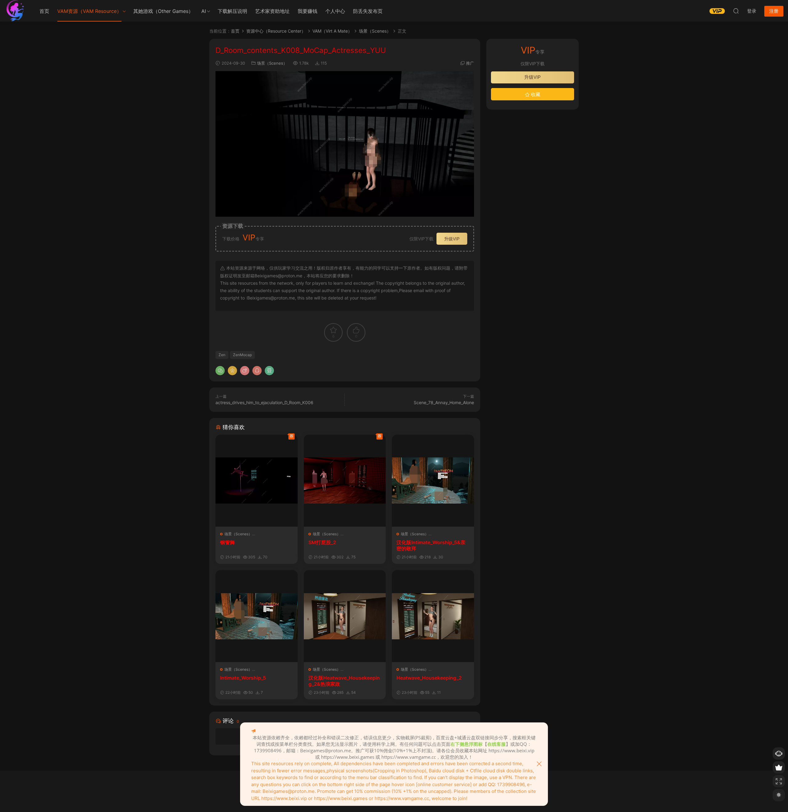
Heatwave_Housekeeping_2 (429, 678)
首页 (44, 11)
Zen (222, 354)
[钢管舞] (256, 481)
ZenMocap (242, 354)
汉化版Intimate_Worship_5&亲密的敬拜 (430, 545)
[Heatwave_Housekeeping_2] (433, 616)
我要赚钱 (307, 11)
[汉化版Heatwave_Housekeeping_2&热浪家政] (345, 616)
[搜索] (736, 10)
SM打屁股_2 (322, 542)
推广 (470, 63)
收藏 (535, 94)
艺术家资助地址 (272, 11)
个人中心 (335, 11)
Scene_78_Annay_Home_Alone (444, 402)
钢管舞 (227, 542)
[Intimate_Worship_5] (256, 616)
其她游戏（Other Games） (163, 11)
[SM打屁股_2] (345, 481)
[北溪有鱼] (15, 11)
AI (203, 11)
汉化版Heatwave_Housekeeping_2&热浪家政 (344, 681)
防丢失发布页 (368, 11)
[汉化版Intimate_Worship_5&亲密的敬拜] (433, 481)
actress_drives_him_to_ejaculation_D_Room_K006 (264, 402)
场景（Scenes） (272, 63)
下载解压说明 (232, 11)
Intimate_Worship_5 (243, 678)
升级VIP (452, 238)
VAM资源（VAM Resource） (89, 11)
